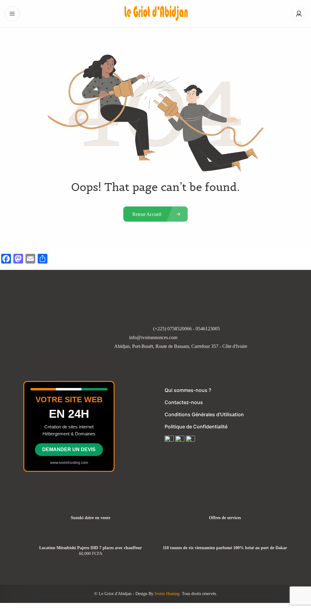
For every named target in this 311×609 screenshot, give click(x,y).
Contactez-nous (184, 402)
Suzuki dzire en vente (90, 518)
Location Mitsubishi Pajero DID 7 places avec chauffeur (90, 548)
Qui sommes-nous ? (188, 390)
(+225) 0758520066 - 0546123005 (186, 328)
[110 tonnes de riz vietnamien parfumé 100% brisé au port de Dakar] (225, 536)
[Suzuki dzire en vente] (90, 506)
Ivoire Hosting (167, 593)
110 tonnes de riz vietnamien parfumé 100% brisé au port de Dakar (225, 548)
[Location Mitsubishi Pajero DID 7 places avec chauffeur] (90, 536)
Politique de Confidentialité (196, 427)
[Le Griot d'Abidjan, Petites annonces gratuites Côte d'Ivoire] (155, 13)
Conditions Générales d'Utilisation (204, 414)
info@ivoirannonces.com (153, 337)
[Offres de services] (225, 506)
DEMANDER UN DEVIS (69, 449)
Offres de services (225, 518)
